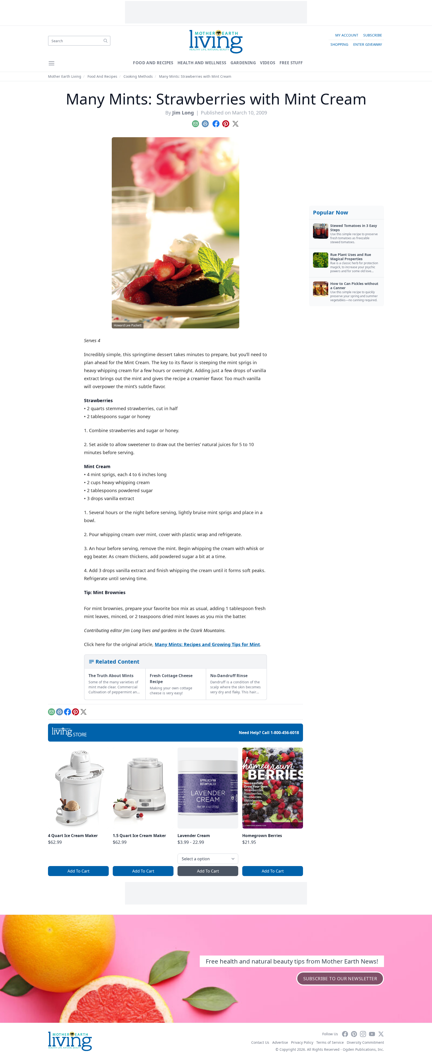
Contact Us (260, 1042)
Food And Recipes (153, 62)
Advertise (280, 1042)
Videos (267, 62)
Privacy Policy (302, 1042)
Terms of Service (330, 1042)
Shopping (339, 44)
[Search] (106, 41)
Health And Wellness (202, 62)
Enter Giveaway (367, 44)
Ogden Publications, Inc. (363, 1049)
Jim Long (183, 112)
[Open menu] (51, 63)
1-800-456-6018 (284, 732)
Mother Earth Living (64, 76)
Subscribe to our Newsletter (340, 979)
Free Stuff (291, 62)
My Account (346, 35)
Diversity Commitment (365, 1042)
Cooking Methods (138, 76)
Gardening (243, 62)
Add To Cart (79, 871)
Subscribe (372, 35)
